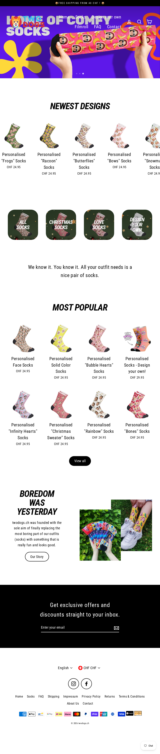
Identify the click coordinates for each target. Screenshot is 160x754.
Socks (80, 17)
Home (64, 17)
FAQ (97, 26)
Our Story (37, 557)
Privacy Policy (91, 696)
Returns (110, 696)
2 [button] (80, 74)
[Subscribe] (116, 627)
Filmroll (81, 26)
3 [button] (83, 74)
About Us (73, 703)
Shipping (54, 696)
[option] (80, 39)
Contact (114, 26)
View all (80, 461)
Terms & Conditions (132, 696)
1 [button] (77, 74)
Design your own (106, 17)
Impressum (70, 696)
